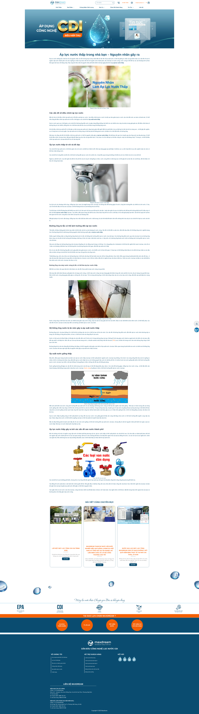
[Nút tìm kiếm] (113, 2)
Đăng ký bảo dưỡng (89, 671)
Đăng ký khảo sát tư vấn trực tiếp (92, 669)
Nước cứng (87, 368)
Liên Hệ (141, 7)
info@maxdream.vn (139, 2)
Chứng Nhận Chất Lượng (87, 7)
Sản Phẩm (70, 7)
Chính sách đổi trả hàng (90, 657)
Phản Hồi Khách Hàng (116, 7)
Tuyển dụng (54, 672)
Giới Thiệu (59, 7)
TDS (114, 340)
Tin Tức (130, 7)
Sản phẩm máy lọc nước (57, 669)
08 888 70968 (125, 2)
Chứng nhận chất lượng (57, 666)
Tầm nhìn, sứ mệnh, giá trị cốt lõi (59, 663)
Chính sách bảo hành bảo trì (91, 660)
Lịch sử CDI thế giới (56, 660)
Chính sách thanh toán (90, 666)
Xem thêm (66, 558)
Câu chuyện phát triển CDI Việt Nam (59, 657)
